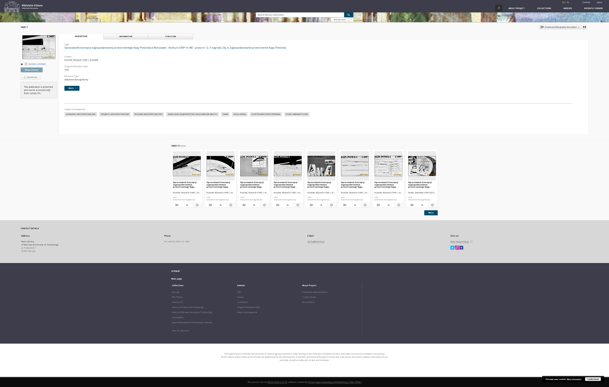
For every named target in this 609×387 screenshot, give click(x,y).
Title (239, 292)
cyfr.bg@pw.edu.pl (315, 241)
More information (574, 379)
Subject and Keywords (247, 312)
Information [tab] (125, 36)
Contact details (309, 297)
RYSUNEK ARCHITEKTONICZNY (148, 114)
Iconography (177, 317)
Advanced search (340, 20)
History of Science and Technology (187, 307)
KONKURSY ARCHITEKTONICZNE (80, 114)
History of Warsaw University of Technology (192, 312)
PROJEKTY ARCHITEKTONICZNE (115, 114)
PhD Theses (177, 297)
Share (599, 2)
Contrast (586, 2)
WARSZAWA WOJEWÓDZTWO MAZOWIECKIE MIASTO (192, 114)
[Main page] (498, 8)
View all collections (180, 330)
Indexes (567, 8)
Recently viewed (593, 8)
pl (568, 2)
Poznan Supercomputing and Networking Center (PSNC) (334, 382)
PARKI (225, 114)
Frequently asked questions (314, 292)
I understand (593, 379)
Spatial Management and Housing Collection (192, 322)
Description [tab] (81, 36)
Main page (176, 278)
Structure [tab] (170, 36)
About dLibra (308, 302)
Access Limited (37, 64)
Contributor (242, 302)
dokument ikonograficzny (76, 79)
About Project (516, 8)
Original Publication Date (248, 307)
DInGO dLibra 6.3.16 (277, 382)
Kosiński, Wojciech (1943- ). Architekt (81, 60)
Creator (240, 297)
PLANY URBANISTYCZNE (297, 114)
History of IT (177, 302)
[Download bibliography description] (176, 205)
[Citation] (584, 27)
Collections (544, 8)
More (431, 212)
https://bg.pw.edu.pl (459, 241)
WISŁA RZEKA (239, 114)
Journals (175, 292)
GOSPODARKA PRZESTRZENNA (265, 114)
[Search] (348, 14)
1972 (66, 69)
